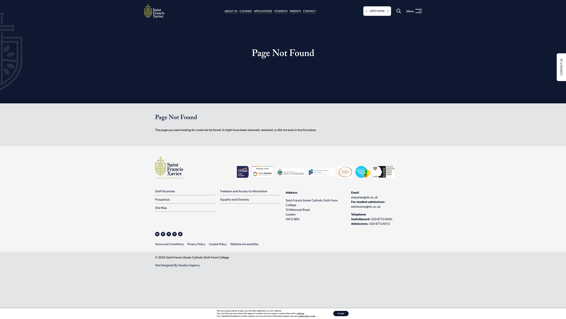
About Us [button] (230, 11)
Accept (341, 313)
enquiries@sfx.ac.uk (364, 197)
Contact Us (561, 67)
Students (281, 11)
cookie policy (304, 316)
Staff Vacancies (165, 191)
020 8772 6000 (381, 219)
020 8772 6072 (379, 224)
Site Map (161, 208)
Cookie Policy (218, 244)
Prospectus (162, 199)
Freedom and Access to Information (243, 191)
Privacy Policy (196, 244)
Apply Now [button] (377, 11)
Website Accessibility (244, 244)
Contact (309, 11)
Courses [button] (246, 11)
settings (300, 313)
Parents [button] (295, 11)
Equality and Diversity (234, 199)
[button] (398, 11)
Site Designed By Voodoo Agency (177, 265)
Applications (263, 11)
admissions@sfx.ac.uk (365, 206)
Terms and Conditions (169, 244)
